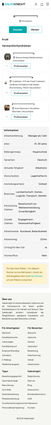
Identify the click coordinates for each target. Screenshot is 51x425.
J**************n (23, 53)
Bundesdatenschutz (37, 394)
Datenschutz (33, 389)
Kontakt (31, 407)
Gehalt (31, 359)
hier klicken (36, 275)
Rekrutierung (8, 385)
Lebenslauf (32, 346)
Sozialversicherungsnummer (14, 403)
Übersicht (6, 333)
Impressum (33, 403)
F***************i (23, 104)
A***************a (21, 77)
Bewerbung (33, 350)
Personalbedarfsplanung (13, 407)
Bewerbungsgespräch (12, 376)
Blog (30, 385)
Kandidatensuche (10, 337)
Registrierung (34, 376)
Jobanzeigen (7, 342)
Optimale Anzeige (10, 380)
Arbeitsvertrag (34, 355)
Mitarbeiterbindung (10, 398)
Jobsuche (32, 337)
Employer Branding (10, 350)
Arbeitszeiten (33, 364)
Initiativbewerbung (10, 394)
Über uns (31, 380)
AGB (30, 398)
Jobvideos (6, 355)
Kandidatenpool (9, 346)
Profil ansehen (21, 66)
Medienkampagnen (10, 364)
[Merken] (7, 66)
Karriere (31, 342)
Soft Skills (6, 389)
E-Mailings (6, 359)
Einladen (18, 29)
